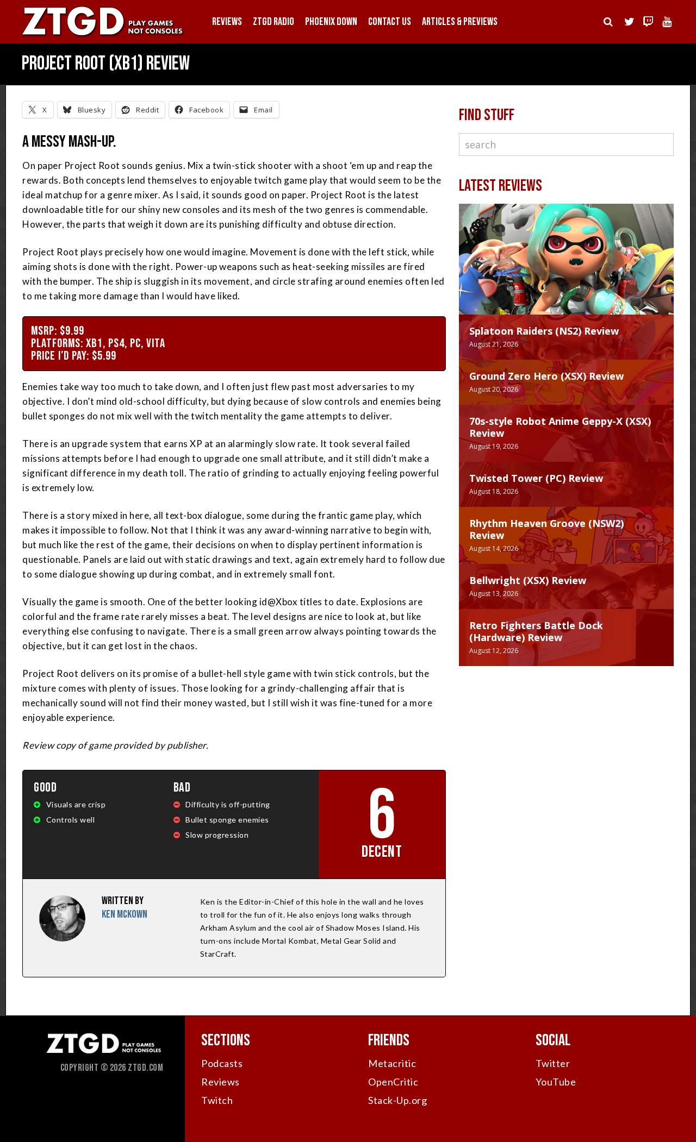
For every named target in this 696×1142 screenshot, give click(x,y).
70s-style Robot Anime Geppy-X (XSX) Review (560, 427)
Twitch (217, 1100)
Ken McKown (124, 914)
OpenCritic (393, 1082)
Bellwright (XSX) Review (527, 580)
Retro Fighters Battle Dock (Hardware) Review (536, 631)
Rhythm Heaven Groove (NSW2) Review (546, 529)
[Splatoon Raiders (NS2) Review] (566, 270)
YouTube (556, 1082)
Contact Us (389, 21)
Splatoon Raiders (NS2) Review (544, 330)
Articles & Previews (460, 21)
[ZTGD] (103, 36)
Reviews (227, 21)
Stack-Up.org (397, 1100)
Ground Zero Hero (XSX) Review (546, 375)
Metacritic (392, 1063)
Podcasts (222, 1063)
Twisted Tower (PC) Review (536, 478)
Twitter (553, 1063)
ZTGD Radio (273, 21)
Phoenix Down (331, 21)
